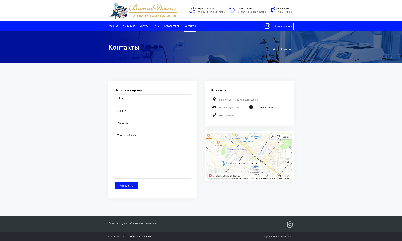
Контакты (190, 26)
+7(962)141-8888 (285, 12)
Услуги (144, 26)
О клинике (129, 26)
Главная (113, 26)
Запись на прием (283, 26)
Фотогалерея (171, 26)
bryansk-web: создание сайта (279, 236)
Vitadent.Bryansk (264, 107)
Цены (156, 26)
